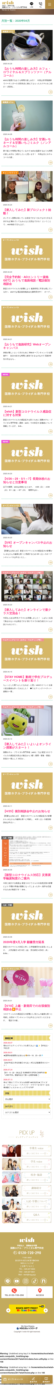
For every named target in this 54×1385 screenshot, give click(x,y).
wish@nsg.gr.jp (30, 1274)
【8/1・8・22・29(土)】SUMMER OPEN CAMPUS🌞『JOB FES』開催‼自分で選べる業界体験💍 (25, 1072)
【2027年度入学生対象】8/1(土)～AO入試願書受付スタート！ (26, 1062)
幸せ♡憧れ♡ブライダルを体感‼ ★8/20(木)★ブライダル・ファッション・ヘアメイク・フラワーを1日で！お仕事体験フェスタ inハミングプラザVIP (26, 1083)
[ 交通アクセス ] (27, 1266)
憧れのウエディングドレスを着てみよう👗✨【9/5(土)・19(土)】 (26, 1045)
